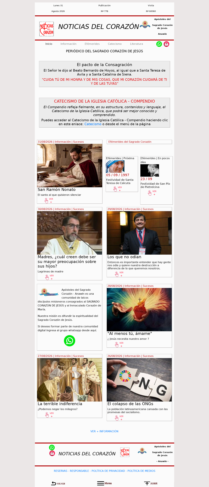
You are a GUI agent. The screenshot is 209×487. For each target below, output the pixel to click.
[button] (57, 483)
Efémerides (92, 43)
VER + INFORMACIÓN (104, 431)
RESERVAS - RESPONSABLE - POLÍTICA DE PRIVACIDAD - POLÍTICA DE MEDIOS (104, 470)
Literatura (136, 43)
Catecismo (115, 43)
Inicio (49, 43)
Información (68, 43)
